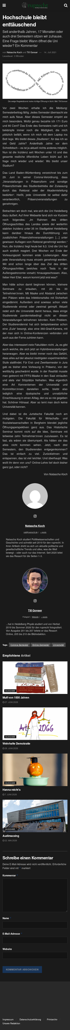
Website (7, 949)
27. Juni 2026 (11, 702)
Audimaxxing (11, 836)
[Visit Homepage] (35, 5)
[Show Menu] (4, 5)
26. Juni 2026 (11, 748)
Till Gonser (32, 52)
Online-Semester (40, 644)
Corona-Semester (19, 644)
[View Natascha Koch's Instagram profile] (35, 516)
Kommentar (10, 875)
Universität (58, 644)
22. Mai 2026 (10, 840)
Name (7, 918)
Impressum (8, 1019)
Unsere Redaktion (11, 1023)
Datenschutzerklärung (30, 1019)
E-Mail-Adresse (12, 933)
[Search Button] (65, 5)
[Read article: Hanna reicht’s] (35, 770)
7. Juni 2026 (10, 794)
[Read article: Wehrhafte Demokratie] (35, 723)
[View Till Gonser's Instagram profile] (35, 600)
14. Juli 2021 (50, 52)
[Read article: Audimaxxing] (35, 816)
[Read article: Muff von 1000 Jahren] (35, 677)
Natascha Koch (14, 52)
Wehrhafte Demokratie (16, 743)
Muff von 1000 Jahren (16, 697)
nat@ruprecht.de (31, 532)
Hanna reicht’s (12, 790)
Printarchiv (52, 1019)
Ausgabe (10, 690)
